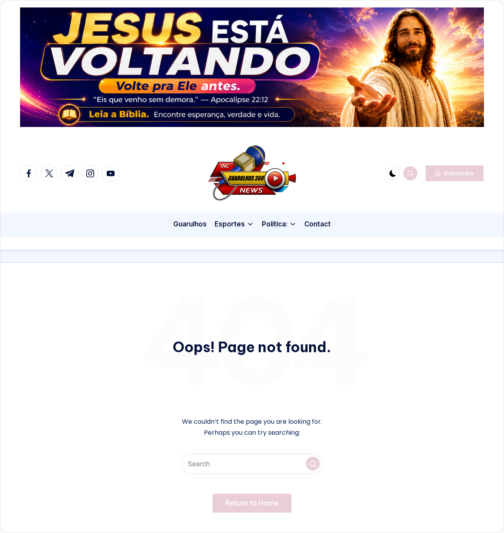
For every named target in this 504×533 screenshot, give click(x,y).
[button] (454, 173)
